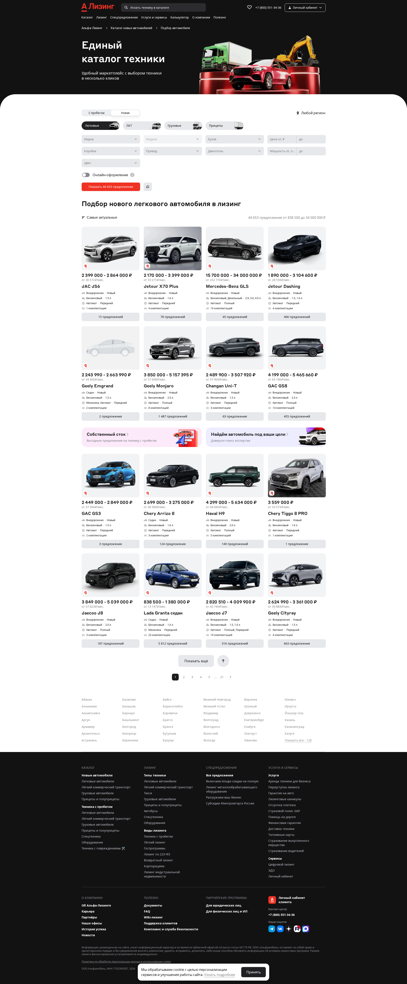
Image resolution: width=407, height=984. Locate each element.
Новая (125, 113)
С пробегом (97, 113)
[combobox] (111, 139)
